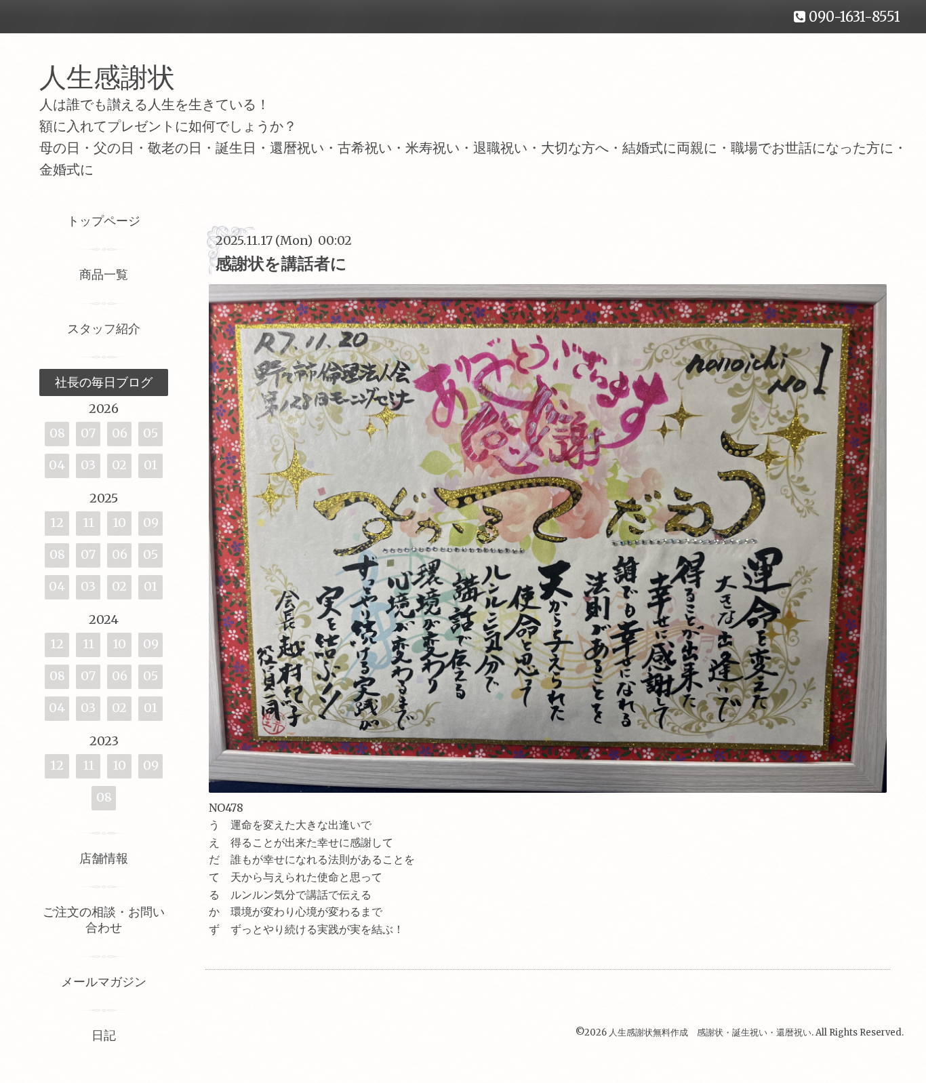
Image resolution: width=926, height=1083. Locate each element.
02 (119, 465)
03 (88, 465)
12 (57, 522)
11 (88, 522)
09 (151, 522)
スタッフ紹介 (103, 328)
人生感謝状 (120, 77)
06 (119, 433)
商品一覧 (103, 274)
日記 (104, 1035)
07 (88, 433)
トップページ (103, 221)
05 (150, 433)
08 (57, 433)
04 (57, 465)
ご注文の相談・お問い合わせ (104, 919)
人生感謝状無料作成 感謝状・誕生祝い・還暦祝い (710, 1032)
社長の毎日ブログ (104, 382)
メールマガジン (103, 981)
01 (150, 465)
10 (119, 522)
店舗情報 (103, 858)
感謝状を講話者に (281, 263)
